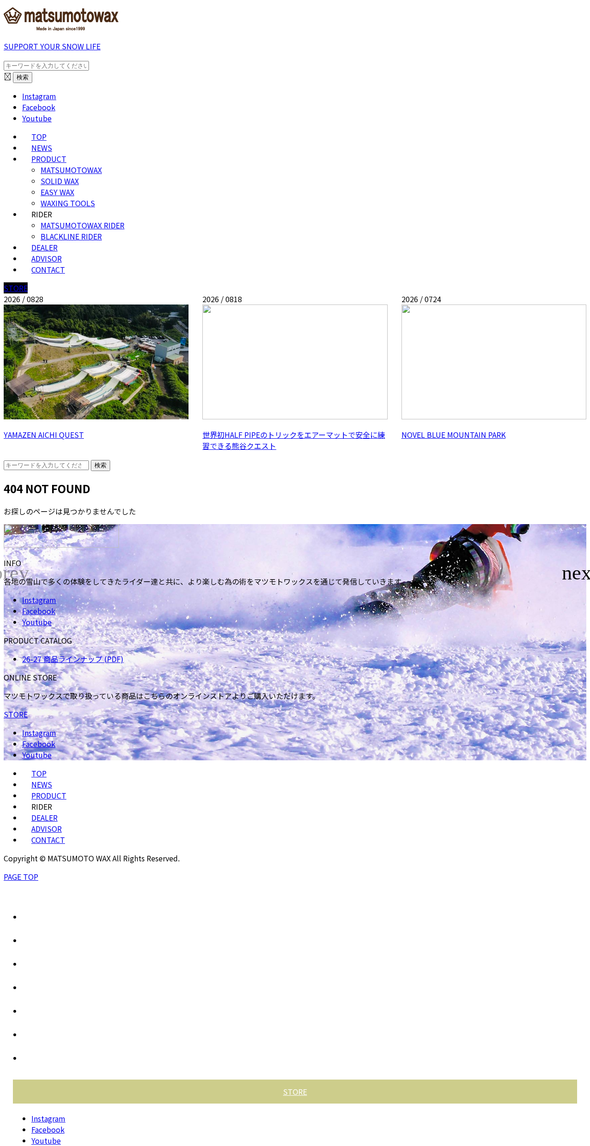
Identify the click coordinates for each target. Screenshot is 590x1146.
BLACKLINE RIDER (71, 236)
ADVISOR (46, 258)
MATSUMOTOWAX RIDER (82, 225)
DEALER (44, 247)
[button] (579, 573)
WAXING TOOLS (68, 203)
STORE (16, 287)
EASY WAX (57, 191)
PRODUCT (48, 158)
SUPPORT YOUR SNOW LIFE (52, 46)
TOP (39, 136)
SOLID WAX (60, 180)
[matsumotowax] (61, 27)
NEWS (41, 147)
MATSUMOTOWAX (71, 169)
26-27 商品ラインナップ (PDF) (73, 658)
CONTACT (48, 269)
